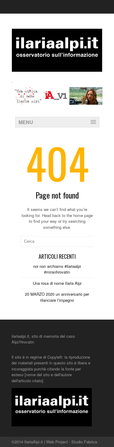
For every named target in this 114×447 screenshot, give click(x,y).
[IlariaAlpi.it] (57, 68)
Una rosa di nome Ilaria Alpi (57, 283)
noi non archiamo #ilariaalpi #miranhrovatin (57, 269)
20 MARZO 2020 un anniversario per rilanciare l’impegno (57, 297)
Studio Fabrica (84, 442)
